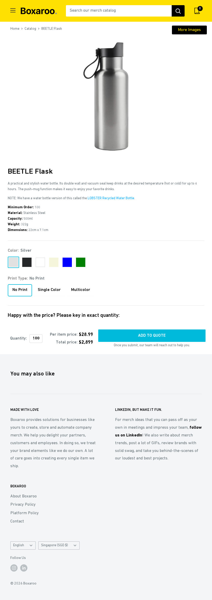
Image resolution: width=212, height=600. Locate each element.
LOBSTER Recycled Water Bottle (111, 198)
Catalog (30, 29)
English (18, 545)
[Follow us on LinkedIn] (23, 568)
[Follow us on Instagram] (14, 568)
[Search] (178, 11)
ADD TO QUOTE (152, 336)
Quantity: (18, 338)
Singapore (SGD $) (54, 545)
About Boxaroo (23, 496)
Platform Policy (24, 513)
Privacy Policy (23, 505)
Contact (17, 521)
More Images (189, 30)
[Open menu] (13, 10)
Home (14, 29)
